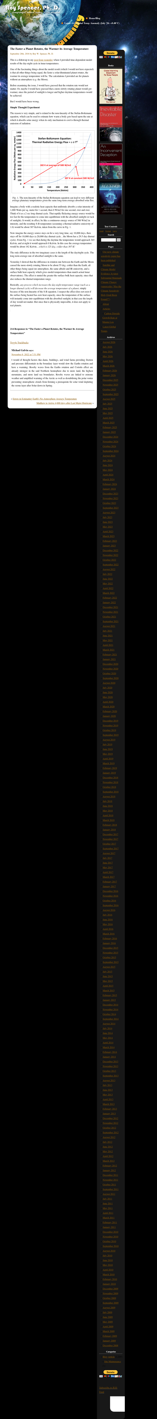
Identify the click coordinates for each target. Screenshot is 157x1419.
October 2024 (109, 446)
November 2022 (110, 555)
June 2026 (108, 351)
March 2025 (109, 422)
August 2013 (109, 1080)
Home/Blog (94, 18)
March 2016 (109, 933)
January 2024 (109, 488)
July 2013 (107, 1085)
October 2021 (109, 616)
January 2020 (109, 716)
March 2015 (109, 990)
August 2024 (109, 455)
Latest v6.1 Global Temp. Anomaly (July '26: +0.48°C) (91, 23)
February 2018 (110, 824)
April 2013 (108, 1099)
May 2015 (108, 981)
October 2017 (109, 843)
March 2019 (109, 763)
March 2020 (109, 706)
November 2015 (110, 952)
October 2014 (109, 1014)
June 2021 (108, 635)
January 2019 (109, 772)
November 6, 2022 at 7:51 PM (25, 354)
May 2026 (108, 356)
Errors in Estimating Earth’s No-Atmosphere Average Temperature (45, 398)
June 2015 (108, 976)
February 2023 (110, 540)
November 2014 (110, 1009)
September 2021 (111, 621)
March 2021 (109, 649)
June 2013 (108, 1089)
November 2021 (110, 611)
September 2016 (111, 905)
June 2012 (108, 1146)
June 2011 (108, 1203)
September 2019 (111, 734)
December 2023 (110, 493)
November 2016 (110, 895)
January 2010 (109, 1283)
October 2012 (109, 1127)
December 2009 (110, 1288)
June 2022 (108, 578)
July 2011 (107, 1198)
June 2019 (108, 749)
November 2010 (110, 1236)
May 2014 (108, 1037)
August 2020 (109, 682)
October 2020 (109, 673)
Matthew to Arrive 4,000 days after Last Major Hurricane (64, 403)
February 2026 (110, 370)
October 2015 (109, 957)
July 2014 (107, 1028)
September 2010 (111, 1246)
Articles (106, 308)
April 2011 (108, 1212)
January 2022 (109, 602)
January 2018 (109, 829)
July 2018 (107, 801)
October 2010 (109, 1241)
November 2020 (110, 668)
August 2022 (109, 569)
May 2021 (108, 640)
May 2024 (108, 469)
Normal (108, 231)
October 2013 (109, 1070)
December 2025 (110, 380)
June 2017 (108, 862)
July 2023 (107, 517)
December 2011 (110, 1175)
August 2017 (109, 853)
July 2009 (107, 1312)
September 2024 (111, 450)
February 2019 (110, 768)
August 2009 (109, 1307)
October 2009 (109, 1298)
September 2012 (111, 1132)
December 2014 (110, 1004)
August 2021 (109, 626)
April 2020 (108, 701)
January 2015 (109, 999)
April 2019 (108, 758)
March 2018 (109, 820)
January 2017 (109, 886)
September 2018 (111, 791)
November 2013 (110, 1066)
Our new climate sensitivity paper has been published (110, 256)
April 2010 (108, 1269)
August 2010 (109, 1250)
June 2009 (108, 1317)
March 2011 (109, 1217)
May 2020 (108, 697)
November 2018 (110, 782)
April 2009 (108, 1326)
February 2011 (110, 1222)
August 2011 (109, 1194)
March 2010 (109, 1274)
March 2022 (109, 592)
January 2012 (109, 1170)
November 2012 (110, 1123)
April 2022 (108, 588)
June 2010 (108, 1260)
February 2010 (110, 1279)
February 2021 (110, 654)
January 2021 (109, 659)
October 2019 (109, 730)
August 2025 (109, 398)
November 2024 (110, 441)
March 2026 (109, 365)
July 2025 (107, 403)
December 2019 (110, 720)
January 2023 (109, 545)
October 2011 (109, 1184)
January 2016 (109, 943)
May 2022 (108, 583)
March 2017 (109, 876)
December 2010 (110, 1231)
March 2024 (109, 479)
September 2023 (111, 507)
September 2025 (111, 394)
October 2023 (109, 503)
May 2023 (108, 526)
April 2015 (108, 985)
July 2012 (107, 1141)
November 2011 (110, 1179)
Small (101, 231)
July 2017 (107, 857)
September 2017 (111, 848)
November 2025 (110, 384)
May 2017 (108, 867)
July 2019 (107, 744)
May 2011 (108, 1208)
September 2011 (111, 1189)
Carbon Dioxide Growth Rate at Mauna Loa (111, 317)
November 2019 (110, 725)
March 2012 (109, 1160)
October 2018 (109, 787)
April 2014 (108, 1042)
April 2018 (108, 815)
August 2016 (109, 910)
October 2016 (109, 900)
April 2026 (108, 361)
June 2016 (108, 919)
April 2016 (108, 928)
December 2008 (110, 1345)
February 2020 (110, 711)
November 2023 (110, 498)
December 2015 (110, 947)
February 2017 (110, 881)
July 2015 (107, 971)
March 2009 (109, 1331)
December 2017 (110, 834)
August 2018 (109, 796)
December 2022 (110, 550)
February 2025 (110, 427)
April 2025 (108, 417)
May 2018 (108, 810)
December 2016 (110, 891)
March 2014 (109, 1047)
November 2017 (110, 839)
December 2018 (110, 777)
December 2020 (110, 663)
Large (115, 231)
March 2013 (109, 1104)
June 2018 (108, 805)
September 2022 (111, 564)
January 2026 (109, 375)
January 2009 (109, 1340)
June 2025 (108, 408)
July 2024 (107, 460)
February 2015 (110, 995)
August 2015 (109, 966)
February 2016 (110, 938)
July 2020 (107, 687)
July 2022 (107, 574)
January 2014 (109, 1056)
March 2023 (109, 536)
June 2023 (108, 521)
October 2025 (109, 389)
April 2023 (108, 531)
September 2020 (111, 678)
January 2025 (109, 432)
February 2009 (110, 1335)
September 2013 (111, 1075)
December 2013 (110, 1061)
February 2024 (110, 484)
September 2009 (111, 1302)
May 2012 (108, 1151)
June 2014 (108, 1033)
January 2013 (109, 1113)
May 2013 (108, 1094)
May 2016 (108, 924)
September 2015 (111, 962)
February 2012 (110, 1165)
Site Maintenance (112, 1361)
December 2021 (110, 607)
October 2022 (109, 559)
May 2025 (108, 413)
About (106, 303)
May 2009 (108, 1321)
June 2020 (108, 692)
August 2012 (109, 1137)
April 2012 (108, 1156)
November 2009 (110, 1293)
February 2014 (110, 1052)
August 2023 (109, 512)
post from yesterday (43, 59)
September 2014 (111, 1018)
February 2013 (110, 1108)
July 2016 (107, 914)
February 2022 (110, 597)
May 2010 (108, 1264)
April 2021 (108, 645)
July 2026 (107, 346)
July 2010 (107, 1255)
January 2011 (109, 1227)
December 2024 (110, 436)
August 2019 (109, 739)
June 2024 (108, 465)
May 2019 (108, 753)
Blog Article (109, 1356)
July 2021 (107, 630)
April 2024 (108, 474)
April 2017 (108, 872)
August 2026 (109, 342)
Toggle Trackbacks (19, 342)
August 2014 (109, 1023)
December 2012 (110, 1118)
